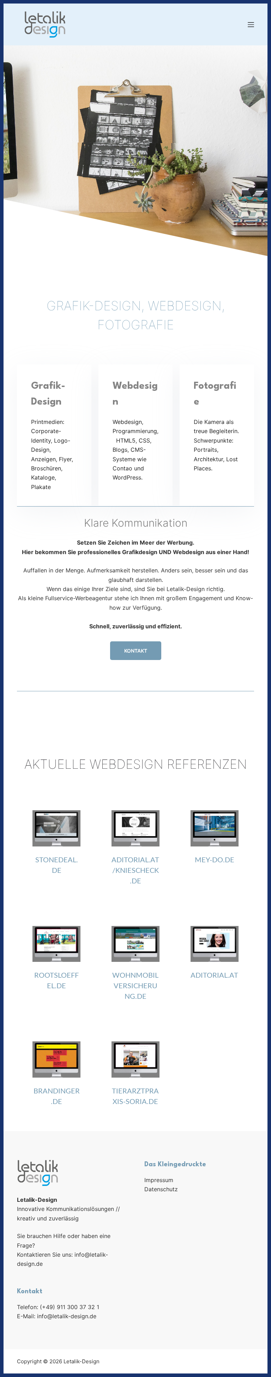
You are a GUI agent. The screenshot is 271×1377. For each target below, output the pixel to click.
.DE (60, 986)
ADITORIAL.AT (214, 975)
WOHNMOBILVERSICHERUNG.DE (135, 986)
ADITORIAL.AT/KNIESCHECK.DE (135, 871)
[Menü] (251, 24)
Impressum (158, 1180)
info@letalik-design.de (66, 1316)
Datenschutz (161, 1189)
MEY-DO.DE (214, 860)
